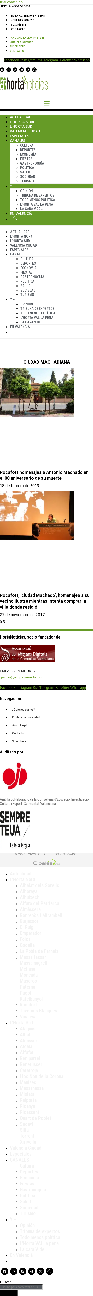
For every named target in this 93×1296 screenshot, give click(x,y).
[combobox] (21, 1287)
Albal (25, 1035)
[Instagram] (8, 69)
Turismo (27, 181)
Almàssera (30, 909)
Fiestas (26, 159)
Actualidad (20, 117)
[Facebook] (2, 69)
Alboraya (28, 891)
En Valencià (21, 213)
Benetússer (31, 1064)
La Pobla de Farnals (39, 951)
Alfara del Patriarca (39, 903)
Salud (25, 172)
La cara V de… (31, 209)
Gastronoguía (32, 163)
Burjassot (29, 921)
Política (27, 168)
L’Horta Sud (21, 126)
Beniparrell (31, 1058)
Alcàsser (28, 1041)
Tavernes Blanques (38, 1011)
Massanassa (32, 1088)
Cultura (26, 145)
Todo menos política (37, 200)
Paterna (27, 987)
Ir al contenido (11, 2)
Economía (28, 154)
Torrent (27, 1136)
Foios (25, 939)
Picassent (29, 1112)
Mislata (27, 1094)
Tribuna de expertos (37, 195)
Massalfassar (33, 957)
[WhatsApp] (34, 69)
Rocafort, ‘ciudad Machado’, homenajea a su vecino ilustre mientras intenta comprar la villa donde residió (45, 601)
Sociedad (27, 177)
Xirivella (28, 1142)
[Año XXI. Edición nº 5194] (28, 15)
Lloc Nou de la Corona (41, 1076)
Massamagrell (33, 963)
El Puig (26, 927)
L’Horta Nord (23, 121)
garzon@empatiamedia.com (22, 677)
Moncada (29, 975)
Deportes (28, 150)
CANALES (19, 1160)
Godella (27, 945)
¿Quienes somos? (22, 20)
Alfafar (27, 1052)
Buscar (15, 218)
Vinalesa (28, 1017)
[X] (28, 69)
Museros (28, 981)
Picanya (27, 1106)
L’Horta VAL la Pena (36, 204)
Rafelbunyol (31, 999)
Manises (28, 1082)
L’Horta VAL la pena (39, 1243)
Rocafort (28, 1005)
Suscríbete (18, 24)
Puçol (25, 993)
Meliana (27, 969)
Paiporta (28, 1100)
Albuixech (29, 897)
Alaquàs (27, 1029)
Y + (12, 186)
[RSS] (15, 69)
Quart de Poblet (35, 1118)
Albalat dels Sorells (39, 885)
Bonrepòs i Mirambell (41, 915)
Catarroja (29, 1070)
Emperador (30, 933)
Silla (24, 1130)
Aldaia (26, 1046)
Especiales (19, 135)
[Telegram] (21, 69)
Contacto (18, 29)
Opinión (26, 191)
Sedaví (26, 1124)
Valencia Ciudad (25, 131)
